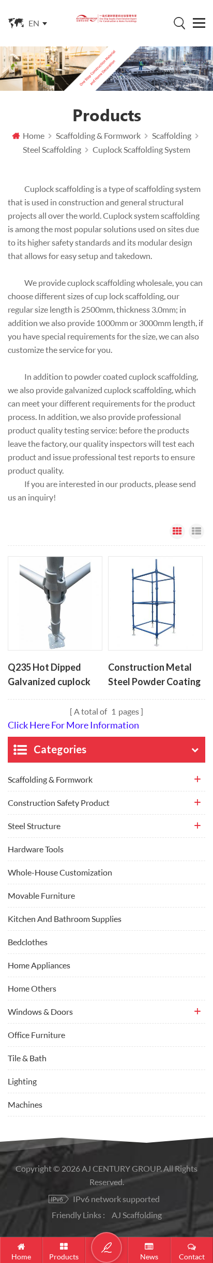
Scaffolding (171, 135)
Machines (25, 1104)
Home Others (32, 988)
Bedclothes (28, 942)
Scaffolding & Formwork (98, 135)
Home (33, 135)
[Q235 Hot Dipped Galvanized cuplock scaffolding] (55, 603)
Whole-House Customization (60, 872)
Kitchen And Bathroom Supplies (64, 919)
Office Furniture (36, 1035)
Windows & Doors (40, 1011)
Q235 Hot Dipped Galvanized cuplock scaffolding (49, 675)
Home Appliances (39, 965)
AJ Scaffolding (137, 1215)
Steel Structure (34, 826)
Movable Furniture (41, 895)
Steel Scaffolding (52, 149)
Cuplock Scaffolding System (141, 149)
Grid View (177, 531)
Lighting (22, 1081)
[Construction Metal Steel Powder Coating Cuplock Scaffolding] (155, 603)
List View (196, 531)
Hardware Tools (36, 849)
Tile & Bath (27, 1058)
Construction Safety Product (59, 802)
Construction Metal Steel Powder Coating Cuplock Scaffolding (154, 675)
